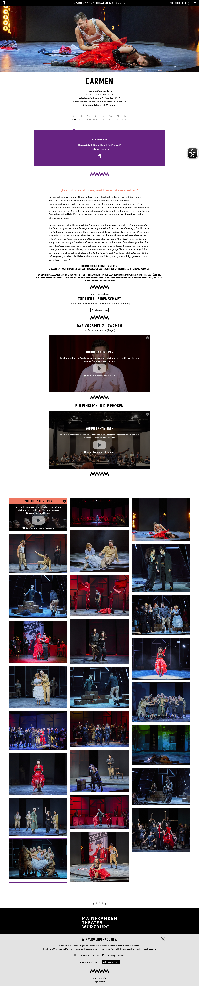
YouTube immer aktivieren (101, 375)
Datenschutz (99, 977)
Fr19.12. (125, 118)
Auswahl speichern (89, 962)
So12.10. (88, 118)
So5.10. (73, 118)
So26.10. (96, 118)
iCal (99, 156)
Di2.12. (117, 118)
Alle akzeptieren (111, 962)
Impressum (99, 981)
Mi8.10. (81, 118)
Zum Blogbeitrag (99, 310)
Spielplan (175, 3)
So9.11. (103, 118)
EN (184, 3)
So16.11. (110, 118)
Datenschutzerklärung (104, 361)
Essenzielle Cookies (88, 955)
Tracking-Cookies (115, 955)
